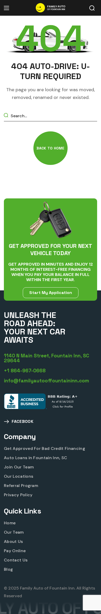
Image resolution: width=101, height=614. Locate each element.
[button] (92, 8)
